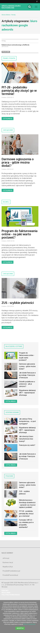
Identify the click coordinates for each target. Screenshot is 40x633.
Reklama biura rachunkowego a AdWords (15, 45)
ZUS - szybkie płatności (18, 303)
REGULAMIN (6, 593)
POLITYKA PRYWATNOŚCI (11, 595)
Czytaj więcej (7, 118)
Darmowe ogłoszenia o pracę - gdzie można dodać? (18, 162)
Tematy (13, 15)
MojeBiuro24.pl (8, 567)
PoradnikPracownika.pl (10, 575)
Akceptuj (20, 628)
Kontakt (5, 590)
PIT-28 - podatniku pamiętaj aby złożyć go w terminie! (19, 90)
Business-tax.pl (8, 562)
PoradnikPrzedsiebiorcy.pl (11, 571)
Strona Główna (6, 15)
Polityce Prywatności (29, 624)
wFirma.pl (6, 558)
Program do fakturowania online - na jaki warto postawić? (19, 234)
